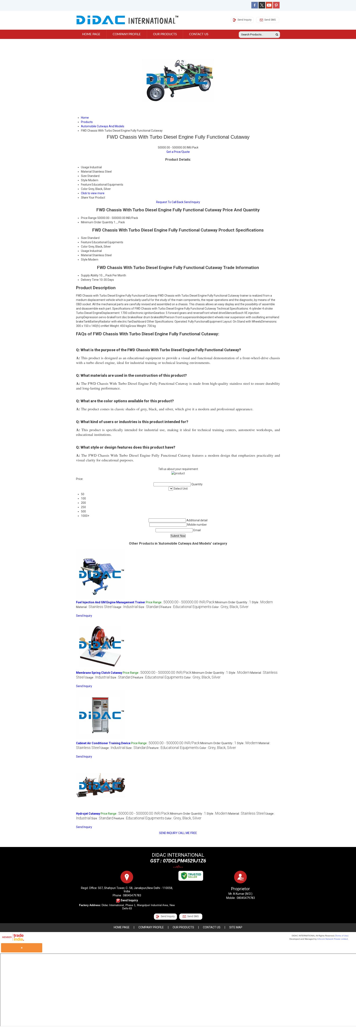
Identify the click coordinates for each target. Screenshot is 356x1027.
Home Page (91, 34)
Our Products (165, 34)
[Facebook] (254, 7)
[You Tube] (269, 7)
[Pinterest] (276, 7)
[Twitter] (262, 7)
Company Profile (127, 34)
